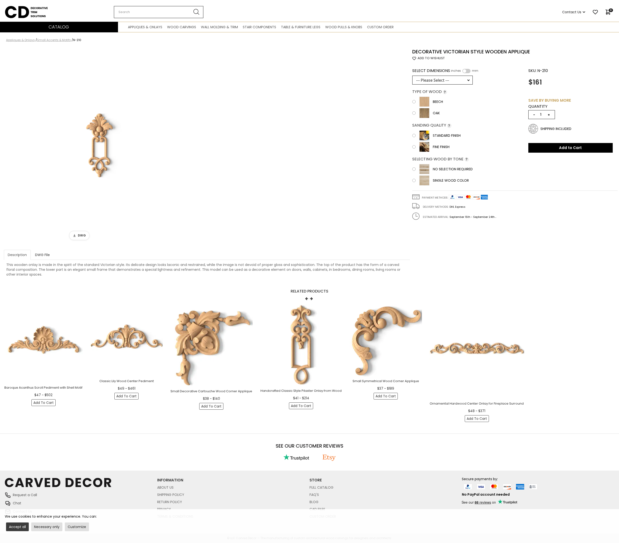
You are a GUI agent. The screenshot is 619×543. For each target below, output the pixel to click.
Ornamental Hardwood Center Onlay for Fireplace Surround (477, 403)
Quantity (537, 106)
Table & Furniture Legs (300, 27)
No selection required (453, 169)
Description (17, 254)
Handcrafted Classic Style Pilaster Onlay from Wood (301, 390)
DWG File (42, 254)
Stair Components (259, 27)
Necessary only (46, 526)
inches (456, 70)
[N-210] (99, 146)
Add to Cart (570, 147)
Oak (436, 113)
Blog (314, 502)
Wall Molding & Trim (219, 27)
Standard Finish (447, 135)
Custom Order (380, 27)
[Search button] (196, 12)
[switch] (466, 71)
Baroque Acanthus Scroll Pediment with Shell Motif (43, 387)
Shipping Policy (170, 494)
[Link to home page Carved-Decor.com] (81, 485)
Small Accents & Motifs (54, 40)
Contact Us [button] (571, 12)
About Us (165, 487)
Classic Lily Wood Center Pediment (126, 381)
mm (475, 70)
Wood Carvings (181, 27)
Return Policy (169, 502)
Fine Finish (441, 146)
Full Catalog (321, 487)
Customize (77, 526)
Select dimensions (445, 70)
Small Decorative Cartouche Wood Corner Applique (211, 391)
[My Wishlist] (595, 12)
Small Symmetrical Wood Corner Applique (386, 381)
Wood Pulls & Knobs (343, 27)
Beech (438, 101)
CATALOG (59, 27)
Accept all (17, 526)
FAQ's (314, 494)
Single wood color (451, 180)
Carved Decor (17, 8)
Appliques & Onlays (145, 27)
